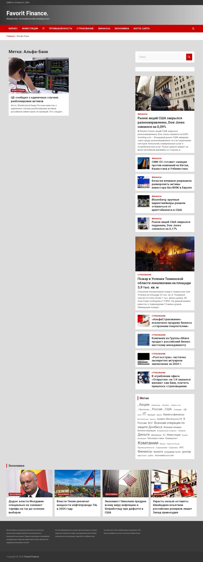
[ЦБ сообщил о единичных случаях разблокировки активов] (38, 75)
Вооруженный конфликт (167, 431)
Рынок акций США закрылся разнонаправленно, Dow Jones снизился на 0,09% (161, 122)
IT (44, 28)
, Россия (156, 409)
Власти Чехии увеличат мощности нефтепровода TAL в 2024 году (77, 505)
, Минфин (165, 405)
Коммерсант (171, 438)
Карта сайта (142, 28)
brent (139, 415)
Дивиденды (156, 435)
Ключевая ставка (156, 438)
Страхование (85, 28)
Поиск (189, 57)
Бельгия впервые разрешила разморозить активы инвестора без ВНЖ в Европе (172, 184)
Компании (148, 442)
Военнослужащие (147, 430)
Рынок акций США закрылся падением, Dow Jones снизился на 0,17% (171, 225)
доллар (186, 451)
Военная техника (172, 427)
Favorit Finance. (27, 13)
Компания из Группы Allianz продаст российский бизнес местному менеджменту (171, 341)
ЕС (164, 435)
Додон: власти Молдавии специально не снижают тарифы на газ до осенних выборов (26, 507)
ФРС (181, 447)
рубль (150, 455)
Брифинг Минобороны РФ (169, 419)
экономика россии (164, 455)
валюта (158, 451)
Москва (162, 444)
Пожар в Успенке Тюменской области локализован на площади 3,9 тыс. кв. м (164, 283)
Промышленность (60, 28)
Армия (159, 415)
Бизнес (13, 28)
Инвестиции (30, 28)
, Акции (144, 405)
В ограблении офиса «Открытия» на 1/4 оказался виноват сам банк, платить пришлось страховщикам (171, 381)
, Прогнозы (143, 409)
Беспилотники (143, 419)
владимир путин (172, 451)
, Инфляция (155, 405)
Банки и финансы (173, 414)
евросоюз (142, 456)
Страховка (173, 448)
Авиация (151, 415)
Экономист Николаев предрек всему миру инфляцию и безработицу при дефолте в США (125, 507)
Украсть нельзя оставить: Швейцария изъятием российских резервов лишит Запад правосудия (172, 507)
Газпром (181, 431)
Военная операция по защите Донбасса (161, 425)
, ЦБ (185, 409)
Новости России (173, 444)
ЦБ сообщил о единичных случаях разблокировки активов (34, 99)
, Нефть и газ (175, 405)
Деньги (144, 435)
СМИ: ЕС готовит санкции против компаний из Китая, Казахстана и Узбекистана (170, 165)
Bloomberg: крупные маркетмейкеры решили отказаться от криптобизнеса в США (168, 204)
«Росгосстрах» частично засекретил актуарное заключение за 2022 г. (169, 360)
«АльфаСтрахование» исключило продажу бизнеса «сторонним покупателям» (172, 323)
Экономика (122, 28)
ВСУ (150, 423)
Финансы (104, 28)
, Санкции (177, 409)
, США (168, 409)
